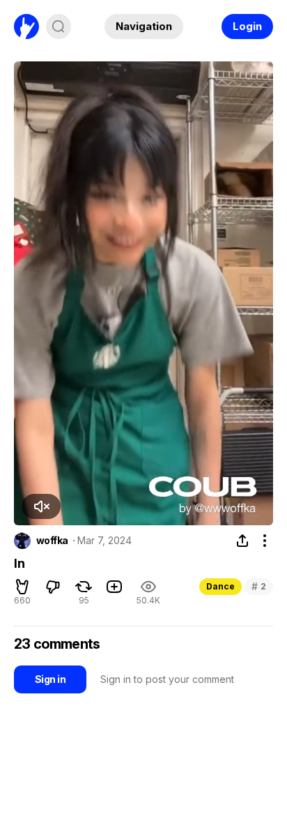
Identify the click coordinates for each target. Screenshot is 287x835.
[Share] (242, 540)
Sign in (50, 679)
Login (247, 26)
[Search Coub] (58, 26)
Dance (220, 586)
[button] (41, 506)
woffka (52, 541)
